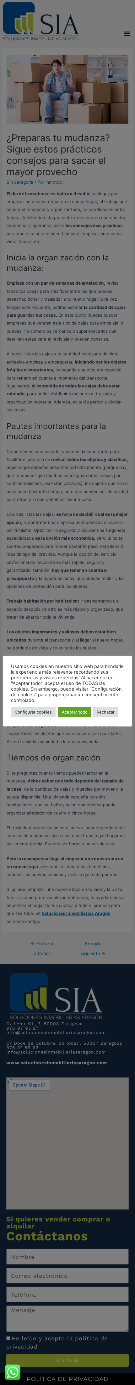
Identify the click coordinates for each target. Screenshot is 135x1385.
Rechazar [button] (106, 712)
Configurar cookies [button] (33, 712)
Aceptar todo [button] (75, 712)
